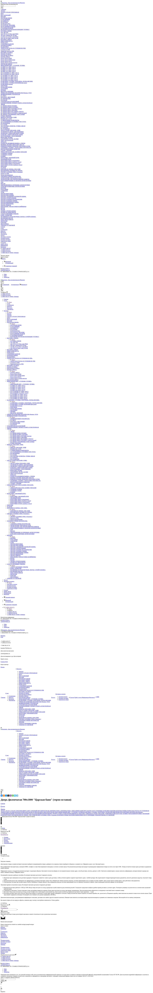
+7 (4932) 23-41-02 (6, 251)
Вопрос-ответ (4, 951)
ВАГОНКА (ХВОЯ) (15, 341)
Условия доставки (5, 941)
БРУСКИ (40, 810)
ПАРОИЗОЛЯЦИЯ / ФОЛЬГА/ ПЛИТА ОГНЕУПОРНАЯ (57, 813)
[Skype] (15, 796)
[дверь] (3, 828)
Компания (3, 928)
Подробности (4, 834)
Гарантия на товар (6, 950)
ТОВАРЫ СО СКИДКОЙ (107, 815)
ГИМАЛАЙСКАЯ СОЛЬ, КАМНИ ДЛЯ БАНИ (23, 488)
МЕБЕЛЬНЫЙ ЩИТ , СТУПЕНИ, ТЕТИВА (22, 384)
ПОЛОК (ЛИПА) (15, 372)
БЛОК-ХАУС (91, 810)
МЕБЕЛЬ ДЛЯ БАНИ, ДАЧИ (18, 447)
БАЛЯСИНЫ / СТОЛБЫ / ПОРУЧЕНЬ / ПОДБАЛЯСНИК (26, 403)
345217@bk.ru (5, 268)
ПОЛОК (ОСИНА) (20, 812)
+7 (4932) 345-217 (6, 248)
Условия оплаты (5, 940)
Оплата (6, 840)
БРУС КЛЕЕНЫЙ (32, 810)
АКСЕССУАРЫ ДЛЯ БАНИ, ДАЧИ (20, 463)
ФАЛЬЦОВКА (112, 810)
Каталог (9, 313)
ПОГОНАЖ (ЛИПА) (53, 812)
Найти (2, 980)
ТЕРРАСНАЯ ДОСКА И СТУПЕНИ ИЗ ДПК (22, 361)
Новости (3, 933)
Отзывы (6, 837)
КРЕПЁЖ (12, 538)
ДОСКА (3, 810)
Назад (10, 302)
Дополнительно (8, 843)
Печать (2, 667)
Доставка (6, 841)
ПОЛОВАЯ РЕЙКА (121, 810)
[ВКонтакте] (2, 796)
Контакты (3, 934)
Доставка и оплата (12, 584)
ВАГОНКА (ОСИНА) (9, 812)
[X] (8, 796)
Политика (3, 943)
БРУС (25, 810)
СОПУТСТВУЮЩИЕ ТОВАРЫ (19, 567)
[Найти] (2, 8)
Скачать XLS (4, 661)
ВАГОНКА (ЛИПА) (70, 810)
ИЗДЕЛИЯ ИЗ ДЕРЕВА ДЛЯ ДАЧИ (20, 511)
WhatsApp (6, 277)
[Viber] (10, 796)
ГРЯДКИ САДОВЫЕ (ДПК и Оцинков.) (21, 516)
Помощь (3, 944)
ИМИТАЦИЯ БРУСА (82, 810)
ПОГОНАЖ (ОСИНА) (32, 812)
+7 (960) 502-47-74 (10, 252)
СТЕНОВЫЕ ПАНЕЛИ (101, 810)
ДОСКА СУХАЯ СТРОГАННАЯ (14, 810)
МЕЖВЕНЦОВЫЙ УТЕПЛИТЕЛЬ (19, 418)
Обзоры (3, 953)
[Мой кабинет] (1, 286)
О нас (8, 303)
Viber (5, 274)
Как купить (7, 838)
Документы (4, 936)
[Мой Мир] (6, 796)
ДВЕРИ (12, 431)
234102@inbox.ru (5, 270)
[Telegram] (17, 796)
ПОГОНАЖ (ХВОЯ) (16, 325)
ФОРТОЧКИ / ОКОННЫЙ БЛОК (19, 496)
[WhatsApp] (13, 796)
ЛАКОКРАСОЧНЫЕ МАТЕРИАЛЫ (20, 523)
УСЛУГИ (12, 815)
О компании (4, 931)
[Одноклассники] (4, 796)
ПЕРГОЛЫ (7, 815)
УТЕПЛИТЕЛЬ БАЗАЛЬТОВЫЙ (32, 813)
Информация (4, 937)
